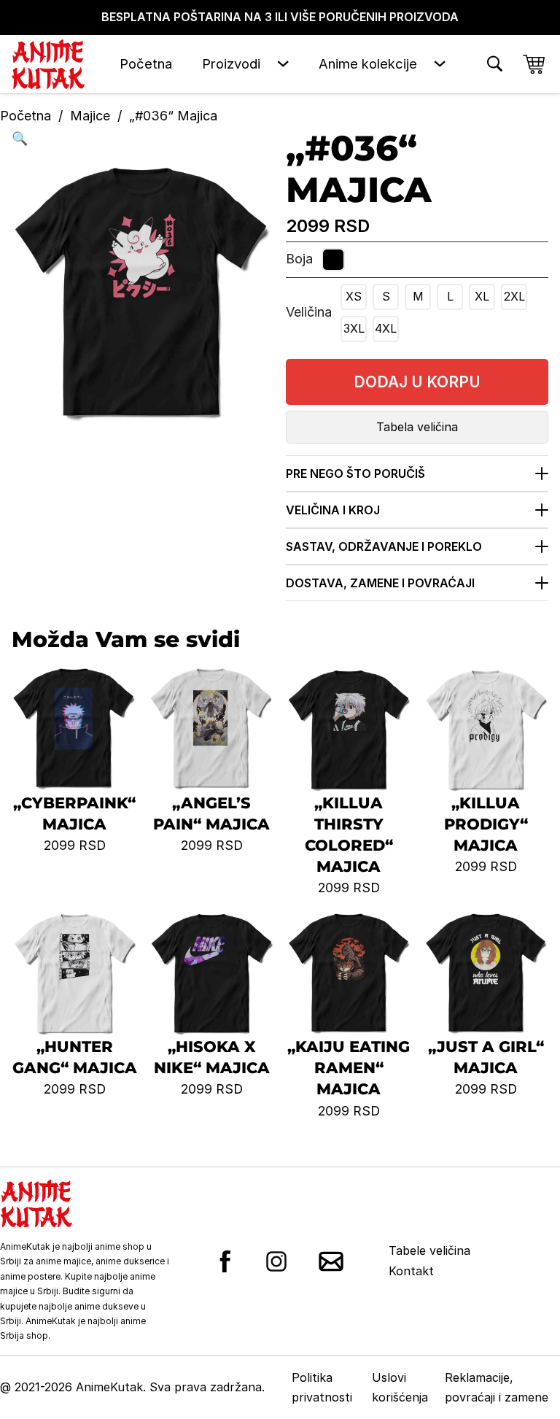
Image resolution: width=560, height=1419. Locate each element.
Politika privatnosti (322, 1387)
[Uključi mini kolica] (534, 64)
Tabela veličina (417, 426)
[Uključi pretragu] (495, 64)
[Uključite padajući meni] (283, 64)
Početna (146, 63)
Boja (299, 258)
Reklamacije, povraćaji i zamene (496, 1387)
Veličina (309, 312)
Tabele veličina (429, 1250)
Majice (90, 115)
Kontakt (411, 1271)
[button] (143, 139)
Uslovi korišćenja (400, 1387)
